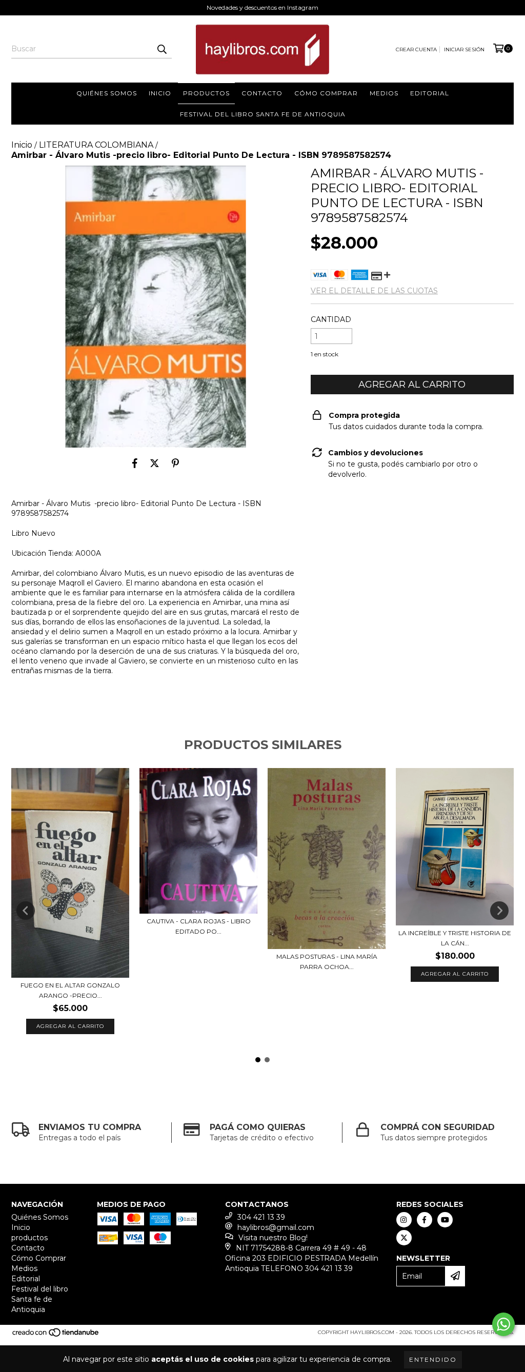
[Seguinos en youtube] (445, 1219)
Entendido (433, 1359)
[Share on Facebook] (134, 463)
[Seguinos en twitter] (404, 1237)
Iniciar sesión (464, 49)
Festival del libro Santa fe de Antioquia (263, 114)
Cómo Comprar (326, 93)
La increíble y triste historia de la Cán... (454, 938)
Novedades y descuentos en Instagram (262, 7)
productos (206, 93)
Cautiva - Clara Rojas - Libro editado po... (199, 926)
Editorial (429, 93)
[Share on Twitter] (154, 463)
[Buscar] (161, 49)
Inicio (160, 93)
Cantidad (331, 319)
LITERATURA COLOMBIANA (96, 145)
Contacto (261, 93)
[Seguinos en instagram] (404, 1219)
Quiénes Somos (106, 93)
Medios (384, 93)
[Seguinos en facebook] (424, 1219)
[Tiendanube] (56, 1336)
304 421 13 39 (261, 1217)
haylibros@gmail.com (275, 1227)
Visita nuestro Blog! (273, 1237)
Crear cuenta (416, 49)
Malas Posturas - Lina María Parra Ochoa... (326, 962)
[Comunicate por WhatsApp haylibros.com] (503, 1324)
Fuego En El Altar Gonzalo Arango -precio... (70, 990)
